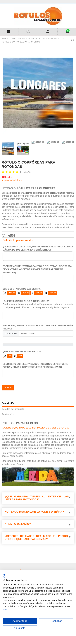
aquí (5, 609)
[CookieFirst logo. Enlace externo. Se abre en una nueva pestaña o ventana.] (4, 576)
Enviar (7, 387)
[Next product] (73, 40)
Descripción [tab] (8, 403)
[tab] (38, 415)
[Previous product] (72, 40)
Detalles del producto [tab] (13, 409)
